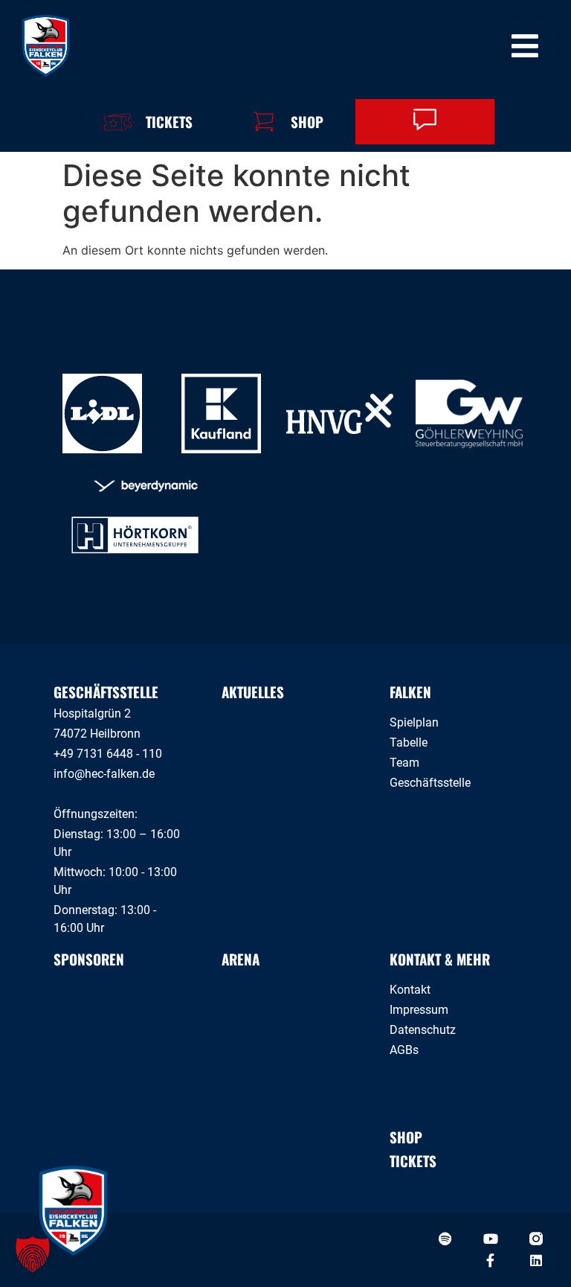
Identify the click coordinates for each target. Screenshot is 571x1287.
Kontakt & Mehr (440, 958)
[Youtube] (490, 1238)
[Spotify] (445, 1238)
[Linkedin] (536, 1260)
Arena (240, 958)
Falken (410, 691)
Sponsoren (89, 958)
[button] (32, 1254)
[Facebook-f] (490, 1260)
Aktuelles (253, 691)
